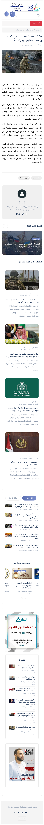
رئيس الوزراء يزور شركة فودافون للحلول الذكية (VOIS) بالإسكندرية (26, 526)
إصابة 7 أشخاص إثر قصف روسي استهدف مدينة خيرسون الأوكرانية (22, 245)
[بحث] (12, 14)
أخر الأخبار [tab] (29, 498)
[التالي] (7, 226)
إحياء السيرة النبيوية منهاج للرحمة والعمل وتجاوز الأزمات (24, 585)
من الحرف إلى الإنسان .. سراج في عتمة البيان (25, 678)
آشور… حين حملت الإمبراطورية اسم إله (25, 728)
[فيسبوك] (26, 214)
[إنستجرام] (19, 214)
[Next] (24, 598)
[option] (22, 243)
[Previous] (20, 598)
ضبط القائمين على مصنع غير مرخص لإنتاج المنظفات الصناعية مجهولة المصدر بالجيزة (27, 515)
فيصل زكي (35, 347)
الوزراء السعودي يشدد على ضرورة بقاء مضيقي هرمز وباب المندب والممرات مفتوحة (22, 355)
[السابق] (3, 226)
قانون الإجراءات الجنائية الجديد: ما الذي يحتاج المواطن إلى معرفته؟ (25, 715)
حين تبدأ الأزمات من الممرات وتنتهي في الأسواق (26, 666)
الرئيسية (38, 30)
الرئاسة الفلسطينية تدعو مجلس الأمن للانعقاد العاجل (24, 463)
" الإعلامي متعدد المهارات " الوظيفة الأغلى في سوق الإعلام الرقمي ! (25, 702)
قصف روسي (36, 178)
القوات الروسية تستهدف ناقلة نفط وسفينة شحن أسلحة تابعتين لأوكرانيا (22, 301)
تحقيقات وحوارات (20, 571)
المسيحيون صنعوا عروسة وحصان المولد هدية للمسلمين (25, 689)
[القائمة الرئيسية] (6, 13)
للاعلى (23, 818)
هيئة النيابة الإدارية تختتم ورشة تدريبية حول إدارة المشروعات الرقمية (26, 546)
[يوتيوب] (17, 214)
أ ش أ (39, 45)
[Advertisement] (21, 79)
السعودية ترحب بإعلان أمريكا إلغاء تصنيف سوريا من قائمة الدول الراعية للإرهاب (23, 409)
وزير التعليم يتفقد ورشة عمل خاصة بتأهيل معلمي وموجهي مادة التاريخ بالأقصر (26, 536)
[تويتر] (23, 214)
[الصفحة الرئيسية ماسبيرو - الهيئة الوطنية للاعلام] (22, 7)
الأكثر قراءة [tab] (13, 498)
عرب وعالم (19, 30)
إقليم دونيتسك (24, 178)
